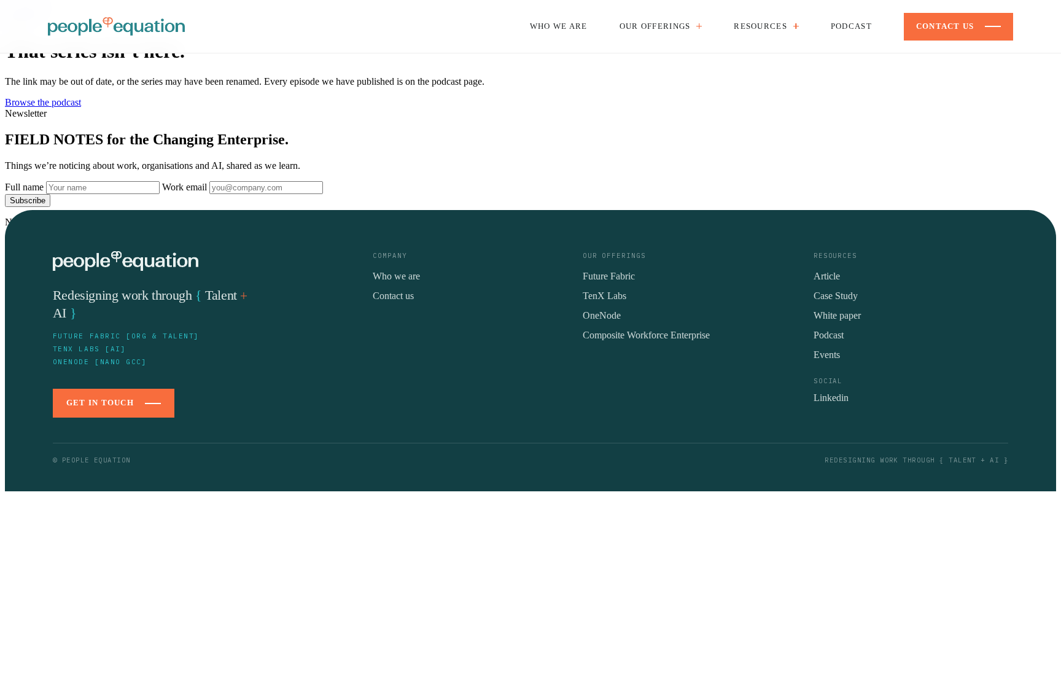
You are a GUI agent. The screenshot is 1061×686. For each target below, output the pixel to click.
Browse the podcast (43, 102)
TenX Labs (604, 295)
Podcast (851, 26)
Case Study (836, 295)
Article (827, 276)
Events (827, 354)
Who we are (559, 26)
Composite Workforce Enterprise (646, 335)
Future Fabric (609, 276)
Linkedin (831, 397)
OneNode (602, 315)
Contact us (393, 295)
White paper (837, 315)
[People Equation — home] (116, 26)
